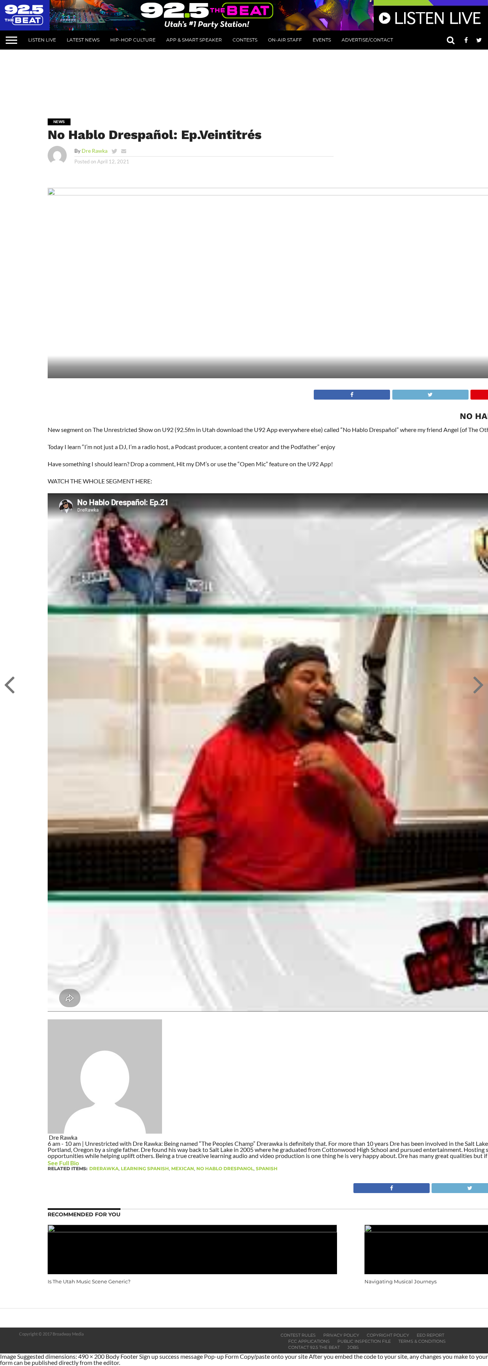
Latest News (83, 40)
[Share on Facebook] (352, 392)
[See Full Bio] (83, 1162)
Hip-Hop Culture (133, 40)
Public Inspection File (364, 1341)
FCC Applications (309, 1341)
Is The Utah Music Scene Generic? (89, 1281)
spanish (267, 1168)
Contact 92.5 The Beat (314, 1347)
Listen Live (42, 40)
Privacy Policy (341, 1335)
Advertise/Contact (367, 40)
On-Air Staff (285, 40)
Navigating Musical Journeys (400, 1281)
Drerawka (104, 1168)
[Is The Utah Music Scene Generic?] (192, 1229)
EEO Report (430, 1335)
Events (322, 40)
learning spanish (145, 1168)
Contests (245, 40)
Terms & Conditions (422, 1341)
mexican (182, 1168)
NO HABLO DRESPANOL (225, 1168)
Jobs (353, 1347)
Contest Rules (298, 1335)
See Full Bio (63, 1162)
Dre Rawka (95, 150)
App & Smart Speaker (194, 40)
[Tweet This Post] (429, 392)
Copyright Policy (388, 1335)
